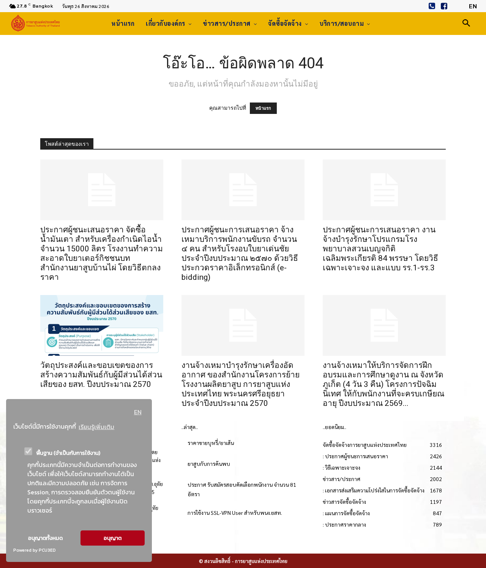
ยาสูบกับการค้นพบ (209, 463)
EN (138, 412)
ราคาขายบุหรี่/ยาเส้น (211, 442)
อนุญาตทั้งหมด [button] (45, 538)
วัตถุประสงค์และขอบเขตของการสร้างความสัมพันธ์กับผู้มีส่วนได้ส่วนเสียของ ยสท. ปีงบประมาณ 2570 (101, 375)
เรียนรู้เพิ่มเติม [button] (96, 426)
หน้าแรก (263, 108)
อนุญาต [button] (113, 538)
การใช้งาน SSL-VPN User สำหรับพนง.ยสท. (235, 512)
